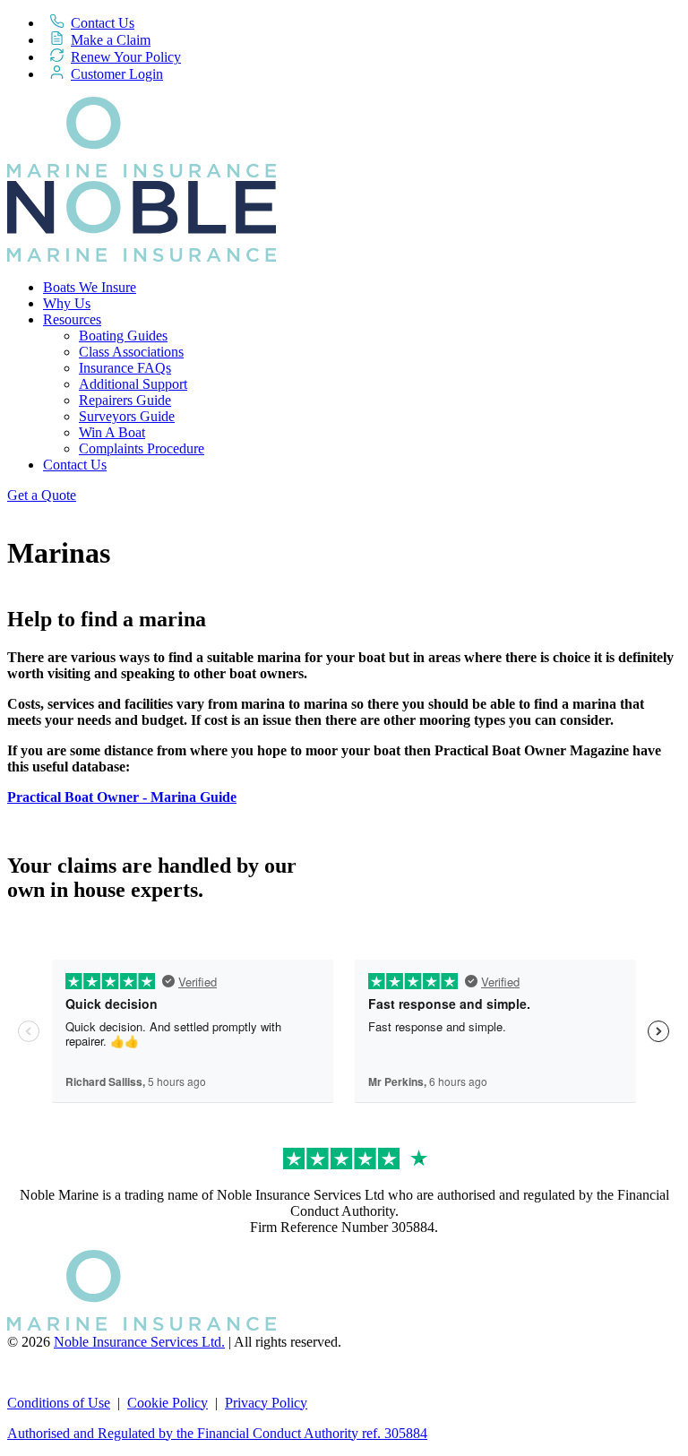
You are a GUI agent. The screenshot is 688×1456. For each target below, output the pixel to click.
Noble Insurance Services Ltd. (139, 1341)
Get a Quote (41, 495)
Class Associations (131, 351)
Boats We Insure (89, 287)
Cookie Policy (167, 1402)
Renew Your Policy (126, 57)
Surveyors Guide (127, 416)
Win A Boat (112, 432)
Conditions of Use (58, 1402)
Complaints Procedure (141, 448)
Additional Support (133, 384)
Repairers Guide (125, 400)
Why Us (66, 303)
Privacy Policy (266, 1402)
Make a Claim (110, 39)
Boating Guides (123, 335)
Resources (72, 319)
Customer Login (117, 74)
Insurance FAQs (125, 367)
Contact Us (102, 22)
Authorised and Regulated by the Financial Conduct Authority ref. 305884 (217, 1433)
